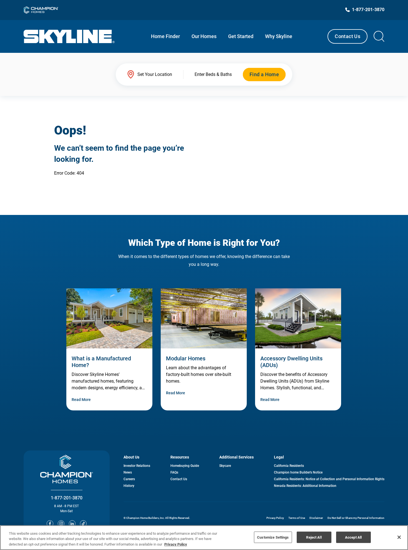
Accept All (353, 537)
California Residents (289, 466)
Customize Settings (273, 537)
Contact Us (347, 36)
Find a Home (264, 74)
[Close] (399, 537)
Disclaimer (316, 517)
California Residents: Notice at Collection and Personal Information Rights (329, 479)
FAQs (174, 472)
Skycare (225, 466)
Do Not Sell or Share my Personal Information (356, 517)
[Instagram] (61, 523)
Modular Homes (185, 358)
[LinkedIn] (72, 523)
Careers (129, 479)
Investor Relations (137, 466)
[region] (204, 537)
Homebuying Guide (184, 466)
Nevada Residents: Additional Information (305, 486)
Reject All (313, 537)
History (129, 486)
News (128, 472)
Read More (81, 399)
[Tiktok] (83, 523)
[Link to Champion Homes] (41, 10)
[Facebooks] (50, 523)
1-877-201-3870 (66, 498)
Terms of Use (296, 517)
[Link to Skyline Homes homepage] (69, 36)
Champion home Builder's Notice (298, 472)
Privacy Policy (275, 517)
